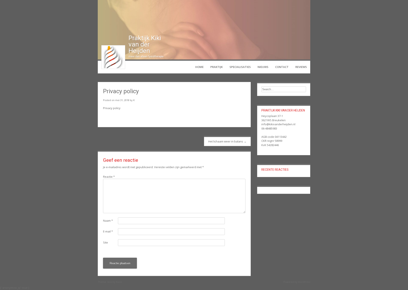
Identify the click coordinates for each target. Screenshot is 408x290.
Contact (282, 67)
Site (105, 242)
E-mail (108, 231)
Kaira (119, 281)
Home (199, 67)
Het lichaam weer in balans (227, 141)
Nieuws (263, 67)
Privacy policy (111, 108)
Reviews (301, 67)
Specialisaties (240, 67)
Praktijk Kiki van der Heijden (145, 44)
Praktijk (216, 67)
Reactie (109, 177)
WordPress (304, 281)
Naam (108, 220)
